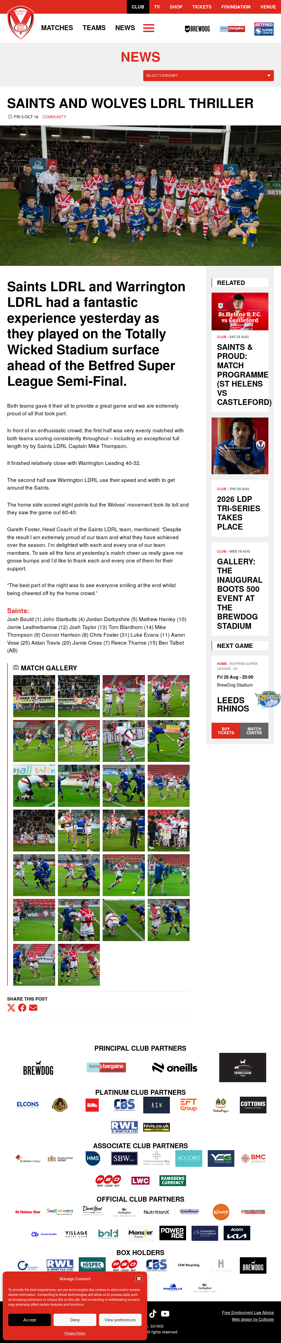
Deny (75, 1320)
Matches (57, 27)
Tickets (202, 7)
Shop (176, 7)
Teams (94, 27)
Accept (29, 1320)
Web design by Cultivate (253, 1319)
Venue (268, 7)
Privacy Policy (74, 1333)
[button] (139, 1278)
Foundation (236, 7)
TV (157, 7)
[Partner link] (38, 1067)
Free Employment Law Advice (248, 1312)
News (125, 27)
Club (138, 7)
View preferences (120, 1320)
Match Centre (254, 730)
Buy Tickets (226, 730)
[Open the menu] (148, 29)
